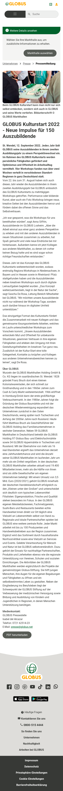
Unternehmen (10, 63)
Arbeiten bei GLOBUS (31, 749)
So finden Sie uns (31, 731)
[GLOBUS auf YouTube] (32, 687)
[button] (15, 14)
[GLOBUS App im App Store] (21, 700)
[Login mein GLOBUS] (56, 4)
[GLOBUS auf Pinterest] (24, 687)
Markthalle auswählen (40, 53)
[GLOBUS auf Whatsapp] (55, 687)
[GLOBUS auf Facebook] (9, 687)
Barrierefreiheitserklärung (31, 784)
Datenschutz (31, 766)
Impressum (31, 760)
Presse (27, 63)
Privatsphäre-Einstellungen (31, 772)
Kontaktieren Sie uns (33, 718)
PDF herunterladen (17, 634)
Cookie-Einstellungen (31, 778)
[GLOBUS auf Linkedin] (47, 687)
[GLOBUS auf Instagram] (16, 687)
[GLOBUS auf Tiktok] (40, 687)
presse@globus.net (22, 626)
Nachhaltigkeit (31, 743)
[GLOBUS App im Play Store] (40, 700)
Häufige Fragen (33, 712)
